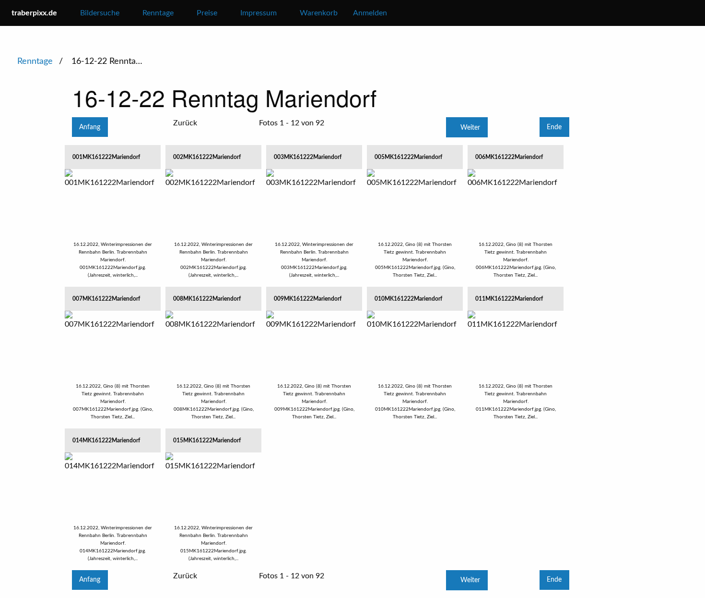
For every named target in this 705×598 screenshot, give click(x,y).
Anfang (89, 127)
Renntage (36, 61)
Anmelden (370, 13)
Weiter (469, 127)
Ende (554, 127)
